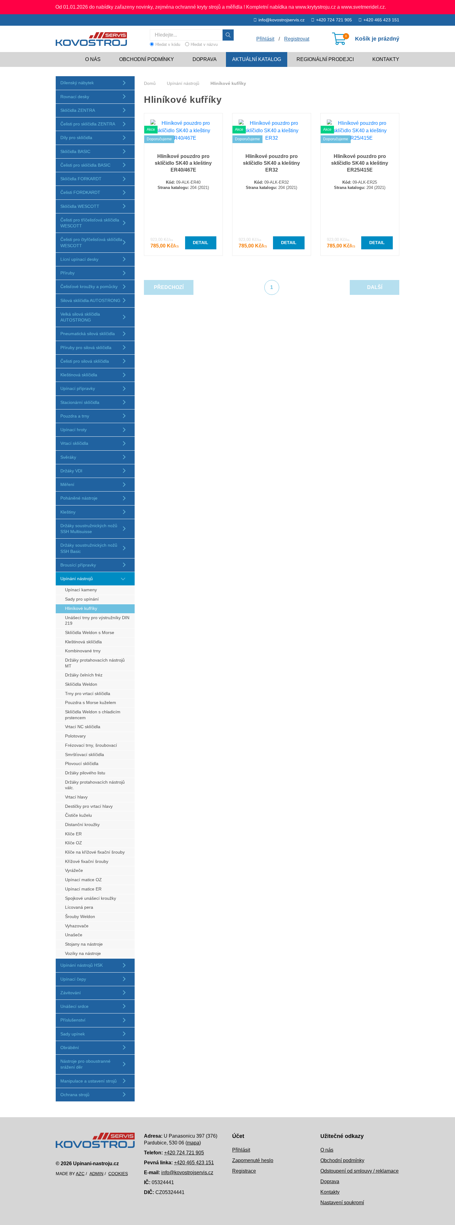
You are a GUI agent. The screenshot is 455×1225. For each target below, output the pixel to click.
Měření (67, 484)
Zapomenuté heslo (252, 1160)
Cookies (118, 1173)
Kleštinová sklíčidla (78, 374)
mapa (193, 1142)
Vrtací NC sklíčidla (82, 726)
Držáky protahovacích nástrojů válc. (95, 785)
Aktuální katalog (256, 59)
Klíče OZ (73, 843)
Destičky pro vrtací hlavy (89, 806)
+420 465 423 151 (381, 19)
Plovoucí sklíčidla (81, 763)
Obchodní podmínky (146, 59)
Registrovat (296, 39)
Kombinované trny (83, 651)
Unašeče (73, 935)
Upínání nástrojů (76, 578)
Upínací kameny (81, 590)
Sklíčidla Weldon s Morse (89, 632)
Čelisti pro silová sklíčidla (84, 361)
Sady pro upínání (82, 599)
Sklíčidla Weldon (81, 684)
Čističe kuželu (78, 815)
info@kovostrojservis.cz (281, 19)
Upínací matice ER (83, 889)
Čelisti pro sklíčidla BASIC (85, 165)
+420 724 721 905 (334, 19)
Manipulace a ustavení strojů (88, 1080)
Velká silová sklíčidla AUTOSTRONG (80, 317)
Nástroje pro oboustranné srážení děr (85, 1064)
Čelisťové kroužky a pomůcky (89, 286)
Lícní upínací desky (79, 259)
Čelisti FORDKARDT (80, 192)
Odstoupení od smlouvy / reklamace (359, 1171)
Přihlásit (241, 1150)
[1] (228, 35)
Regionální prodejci (325, 59)
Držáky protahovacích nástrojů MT (95, 663)
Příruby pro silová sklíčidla (85, 347)
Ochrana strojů (74, 1094)
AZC (80, 1173)
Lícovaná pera (79, 907)
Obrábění (69, 1047)
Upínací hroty (73, 429)
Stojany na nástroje (84, 944)
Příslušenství (72, 1019)
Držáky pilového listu (85, 773)
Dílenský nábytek (77, 82)
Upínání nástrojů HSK (81, 965)
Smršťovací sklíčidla (84, 754)
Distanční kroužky (82, 824)
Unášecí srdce (74, 1006)
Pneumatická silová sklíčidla (87, 333)
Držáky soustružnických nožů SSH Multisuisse (88, 528)
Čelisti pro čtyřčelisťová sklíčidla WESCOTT (91, 242)
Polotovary (75, 736)
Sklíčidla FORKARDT (81, 178)
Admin (96, 1173)
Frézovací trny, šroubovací (91, 745)
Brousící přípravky (78, 564)
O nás (93, 59)
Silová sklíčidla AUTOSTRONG (90, 300)
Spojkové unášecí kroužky (90, 898)
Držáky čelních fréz (83, 675)
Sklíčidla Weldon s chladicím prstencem (92, 715)
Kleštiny (68, 512)
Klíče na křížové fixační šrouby (95, 852)
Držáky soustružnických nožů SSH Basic (88, 548)
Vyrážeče (74, 870)
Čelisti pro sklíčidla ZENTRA (87, 123)
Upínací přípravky (77, 388)
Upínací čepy (73, 979)
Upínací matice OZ (83, 879)
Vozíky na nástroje (83, 953)
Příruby (67, 272)
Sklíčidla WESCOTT (79, 206)
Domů (150, 83)
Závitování (70, 992)
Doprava (205, 59)
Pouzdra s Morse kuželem (90, 702)
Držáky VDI (71, 470)
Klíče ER (73, 834)
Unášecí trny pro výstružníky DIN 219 (97, 620)
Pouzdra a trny (74, 415)
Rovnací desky (74, 96)
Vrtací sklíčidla (74, 443)
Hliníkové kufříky (81, 608)
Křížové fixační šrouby (86, 861)
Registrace (244, 1171)
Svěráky (68, 457)
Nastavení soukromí (342, 1202)
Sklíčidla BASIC (75, 151)
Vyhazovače (77, 926)
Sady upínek (72, 1033)
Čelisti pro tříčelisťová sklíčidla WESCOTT (89, 222)
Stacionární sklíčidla (79, 402)
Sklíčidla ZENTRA (77, 110)
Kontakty (385, 59)
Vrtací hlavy (76, 797)
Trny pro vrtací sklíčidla (87, 693)
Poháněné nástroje (79, 498)
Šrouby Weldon (80, 916)
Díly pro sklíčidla (76, 137)
